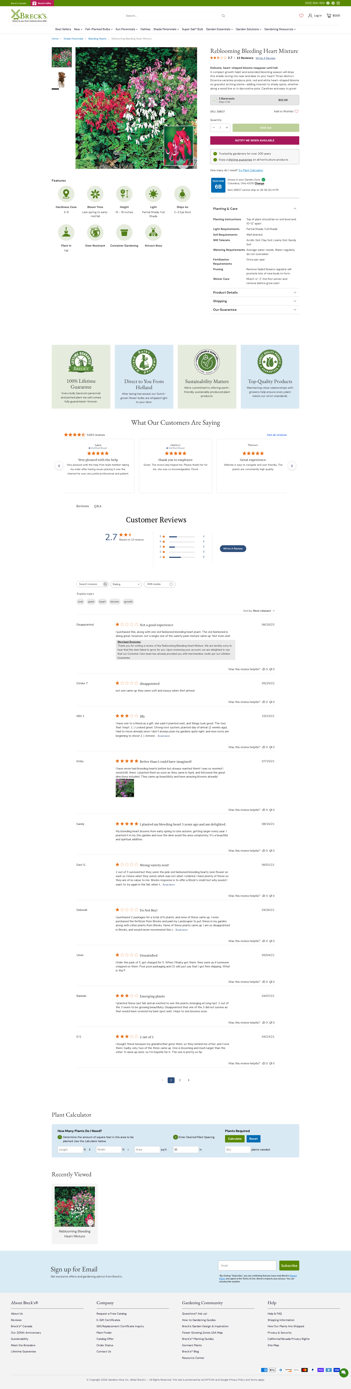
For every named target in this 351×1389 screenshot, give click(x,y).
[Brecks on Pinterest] (333, 3)
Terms (254, 1379)
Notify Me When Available (254, 140)
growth (128, 601)
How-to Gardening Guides (199, 1320)
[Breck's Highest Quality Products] (270, 362)
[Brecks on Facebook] (328, 3)
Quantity (216, 120)
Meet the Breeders (23, 1345)
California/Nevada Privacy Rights (289, 1339)
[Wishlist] (301, 15)
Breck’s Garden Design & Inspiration (205, 1326)
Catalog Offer (105, 1339)
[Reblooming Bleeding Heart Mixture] (136, 108)
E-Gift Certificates (108, 1320)
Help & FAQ (275, 1313)
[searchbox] (90, 584)
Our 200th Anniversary (26, 1332)
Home (55, 38)
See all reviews (277, 435)
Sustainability (19, 1339)
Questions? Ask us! (194, 1313)
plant (91, 601)
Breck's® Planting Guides (198, 1339)
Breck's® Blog (190, 1351)
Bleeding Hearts (97, 38)
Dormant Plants (192, 1345)
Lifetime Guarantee (23, 1351)
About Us (17, 1313)
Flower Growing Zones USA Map (202, 1332)
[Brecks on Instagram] (338, 3)
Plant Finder (104, 1332)
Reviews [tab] (82, 506)
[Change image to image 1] (62, 57)
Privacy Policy (237, 1379)
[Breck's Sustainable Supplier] (207, 362)
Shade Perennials (73, 38)
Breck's (141, 1379)
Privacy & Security (280, 1332)
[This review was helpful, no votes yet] (264, 669)
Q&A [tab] (97, 506)
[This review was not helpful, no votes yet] (270, 669)
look (80, 601)
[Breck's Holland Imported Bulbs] (144, 362)
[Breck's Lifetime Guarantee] (81, 361)
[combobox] (126, 584)
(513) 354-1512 (315, 3)
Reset (253, 1139)
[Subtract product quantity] (213, 128)
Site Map (273, 1345)
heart (102, 601)
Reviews (16, 1320)
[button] (59, 466)
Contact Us (104, 1351)
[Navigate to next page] (188, 1080)
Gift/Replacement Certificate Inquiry (120, 1326)
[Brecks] (29, 15)
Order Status (105, 1345)
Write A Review (233, 548)
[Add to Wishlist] (90, 1222)
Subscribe (289, 1265)
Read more (164, 735)
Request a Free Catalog (112, 1313)
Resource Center (193, 1358)
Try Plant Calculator (250, 170)
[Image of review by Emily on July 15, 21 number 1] (125, 788)
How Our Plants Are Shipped (286, 1326)
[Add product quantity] (227, 128)
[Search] (223, 16)
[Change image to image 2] (62, 80)
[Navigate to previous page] (162, 1080)
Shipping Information (281, 1320)
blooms (115, 601)
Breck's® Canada (21, 1326)
